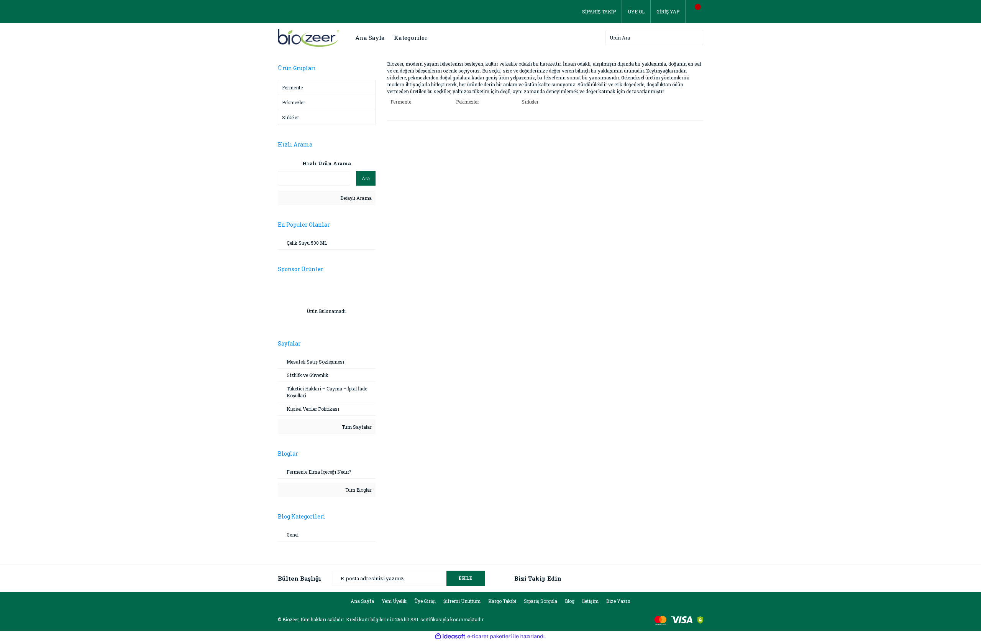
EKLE (465, 578)
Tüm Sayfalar (356, 427)
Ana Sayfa (370, 37)
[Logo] (308, 37)
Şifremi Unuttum (462, 601)
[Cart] (694, 11)
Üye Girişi (425, 601)
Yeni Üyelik (394, 601)
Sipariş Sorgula (540, 601)
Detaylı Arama (355, 198)
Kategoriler (410, 37)
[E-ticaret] (489, 636)
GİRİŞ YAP (667, 11)
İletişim (590, 601)
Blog (569, 601)
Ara (366, 178)
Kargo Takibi (502, 601)
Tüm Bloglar (358, 490)
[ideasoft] (450, 636)
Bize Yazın (618, 601)
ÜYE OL (636, 11)
